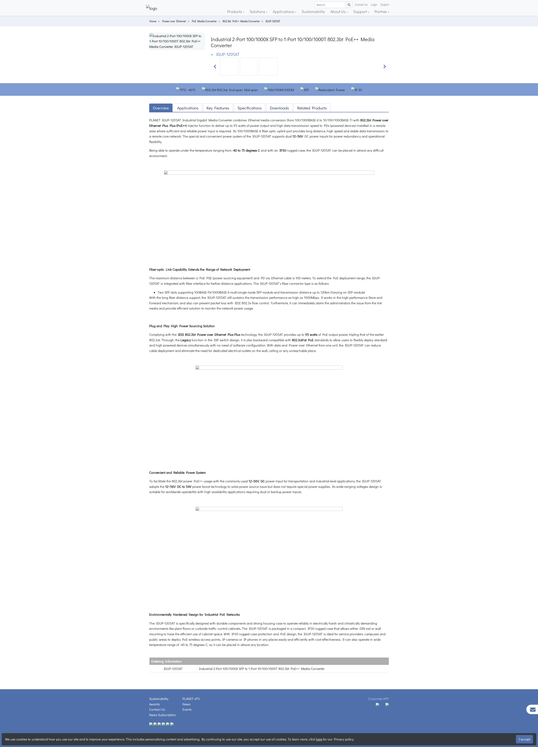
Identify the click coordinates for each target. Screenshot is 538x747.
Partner (381, 11)
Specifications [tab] (249, 107)
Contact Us (361, 4)
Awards (154, 704)
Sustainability (313, 11)
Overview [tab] (161, 107)
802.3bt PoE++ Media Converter (241, 21)
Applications (284, 11)
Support (360, 11)
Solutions (258, 11)
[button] (215, 66)
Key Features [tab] (218, 107)
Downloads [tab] (279, 107)
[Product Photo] (176, 40)
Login (374, 4)
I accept (524, 739)
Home (152, 21)
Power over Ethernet (174, 21)
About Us (338, 11)
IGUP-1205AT (273, 21)
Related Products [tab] (312, 107)
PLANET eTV (191, 698)
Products (235, 11)
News (186, 704)
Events (186, 709)
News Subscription (162, 715)
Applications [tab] (187, 107)
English (385, 4)
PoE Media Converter (204, 21)
